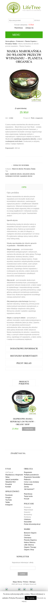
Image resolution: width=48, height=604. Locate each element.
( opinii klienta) (21, 108)
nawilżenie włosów (16, 174)
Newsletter (28, 522)
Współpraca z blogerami (14, 475)
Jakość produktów (11, 479)
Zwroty (26, 487)
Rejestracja (19, 28)
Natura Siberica (29, 542)
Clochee (27, 535)
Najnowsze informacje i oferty (22, 562)
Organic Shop (29, 550)
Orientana (27, 538)
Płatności (27, 479)
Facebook (9, 495)
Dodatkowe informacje (24, 348)
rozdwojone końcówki (12, 176)
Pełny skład (24, 363)
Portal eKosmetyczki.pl (32, 524)
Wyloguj (32, 582)
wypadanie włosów (26, 176)
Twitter (7, 502)
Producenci (19, 41)
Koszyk (26, 499)
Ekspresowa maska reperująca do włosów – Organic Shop (22, 421)
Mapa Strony (17, 582)
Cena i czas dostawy (31, 482)
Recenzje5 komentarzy (24, 355)
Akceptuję (30, 598)
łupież (7, 174)
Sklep (7, 477)
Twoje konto (28, 496)
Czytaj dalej (28, 429)
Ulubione (27, 519)
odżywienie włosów (28, 174)
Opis (24, 187)
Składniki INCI (10, 482)
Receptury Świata (11, 44)
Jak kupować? (29, 489)
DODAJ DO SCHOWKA (21, 165)
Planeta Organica (30, 41)
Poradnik (8, 484)
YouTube (8, 500)
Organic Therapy (30, 547)
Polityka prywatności (31, 475)
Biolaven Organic (30, 533)
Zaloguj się (29, 28)
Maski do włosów (17, 169)
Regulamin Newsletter (32, 477)
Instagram (9, 505)
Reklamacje (28, 484)
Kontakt (8, 487)
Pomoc (25, 582)
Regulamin (28, 472)
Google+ (8, 497)
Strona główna (10, 41)
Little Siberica (29, 545)
